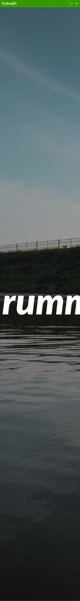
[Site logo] (9, 3)
